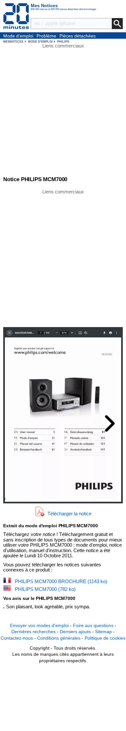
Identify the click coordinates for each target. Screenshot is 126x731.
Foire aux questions (93, 625)
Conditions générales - (61, 638)
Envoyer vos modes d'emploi (39, 625)
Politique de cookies (105, 638)
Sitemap (103, 631)
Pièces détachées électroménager (77, 36)
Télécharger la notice (69, 513)
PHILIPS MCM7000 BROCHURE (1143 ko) (61, 581)
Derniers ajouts (75, 631)
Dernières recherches (33, 631)
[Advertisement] (63, 258)
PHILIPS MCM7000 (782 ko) (45, 589)
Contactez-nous (17, 638)
